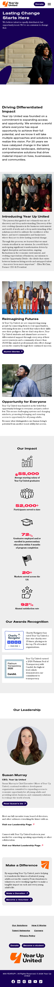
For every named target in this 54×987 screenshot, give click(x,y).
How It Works (39, 925)
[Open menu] (49, 4)
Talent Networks (21, 930)
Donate (39, 4)
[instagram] (24, 981)
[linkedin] (19, 981)
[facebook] (13, 981)
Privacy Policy (27, 935)
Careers (38, 930)
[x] (30, 981)
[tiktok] (41, 981)
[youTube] (35, 981)
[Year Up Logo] (10, 4)
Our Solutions (19, 925)
